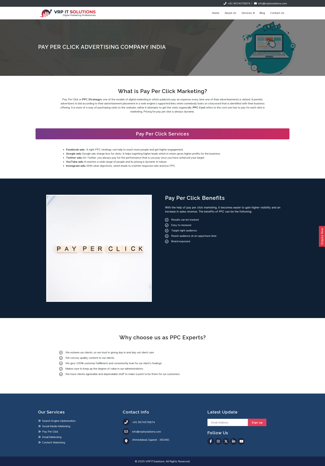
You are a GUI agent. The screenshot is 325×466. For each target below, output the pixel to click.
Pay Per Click (50, 431)
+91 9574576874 (239, 3)
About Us (230, 13)
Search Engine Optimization (59, 420)
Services (247, 13)
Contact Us (277, 13)
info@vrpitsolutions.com (272, 3)
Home (215, 13)
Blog (262, 13)
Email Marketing (51, 437)
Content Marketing (53, 442)
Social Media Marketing (56, 426)
